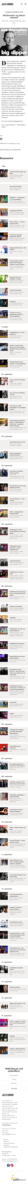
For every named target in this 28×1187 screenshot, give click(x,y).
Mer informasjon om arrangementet (10, 149)
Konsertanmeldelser (9, 1143)
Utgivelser (6, 1145)
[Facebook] (8, 1166)
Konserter (6, 1141)
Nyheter (6, 1139)
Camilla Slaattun (6, 1125)
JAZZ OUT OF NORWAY (11, 1147)
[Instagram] (11, 1166)
